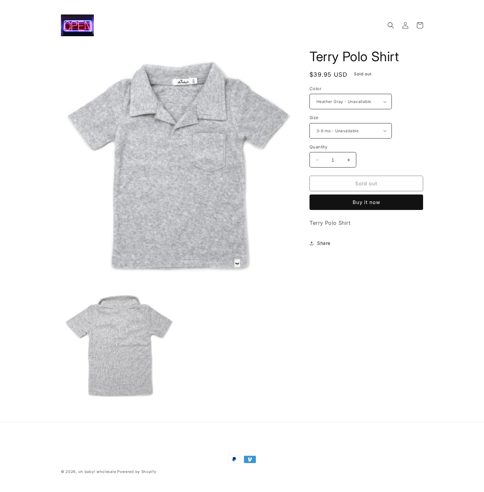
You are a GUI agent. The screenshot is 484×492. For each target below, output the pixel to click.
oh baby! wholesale (97, 471)
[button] (391, 25)
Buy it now (366, 202)
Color (315, 88)
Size (314, 117)
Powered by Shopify (136, 471)
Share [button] (324, 243)
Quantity (318, 146)
